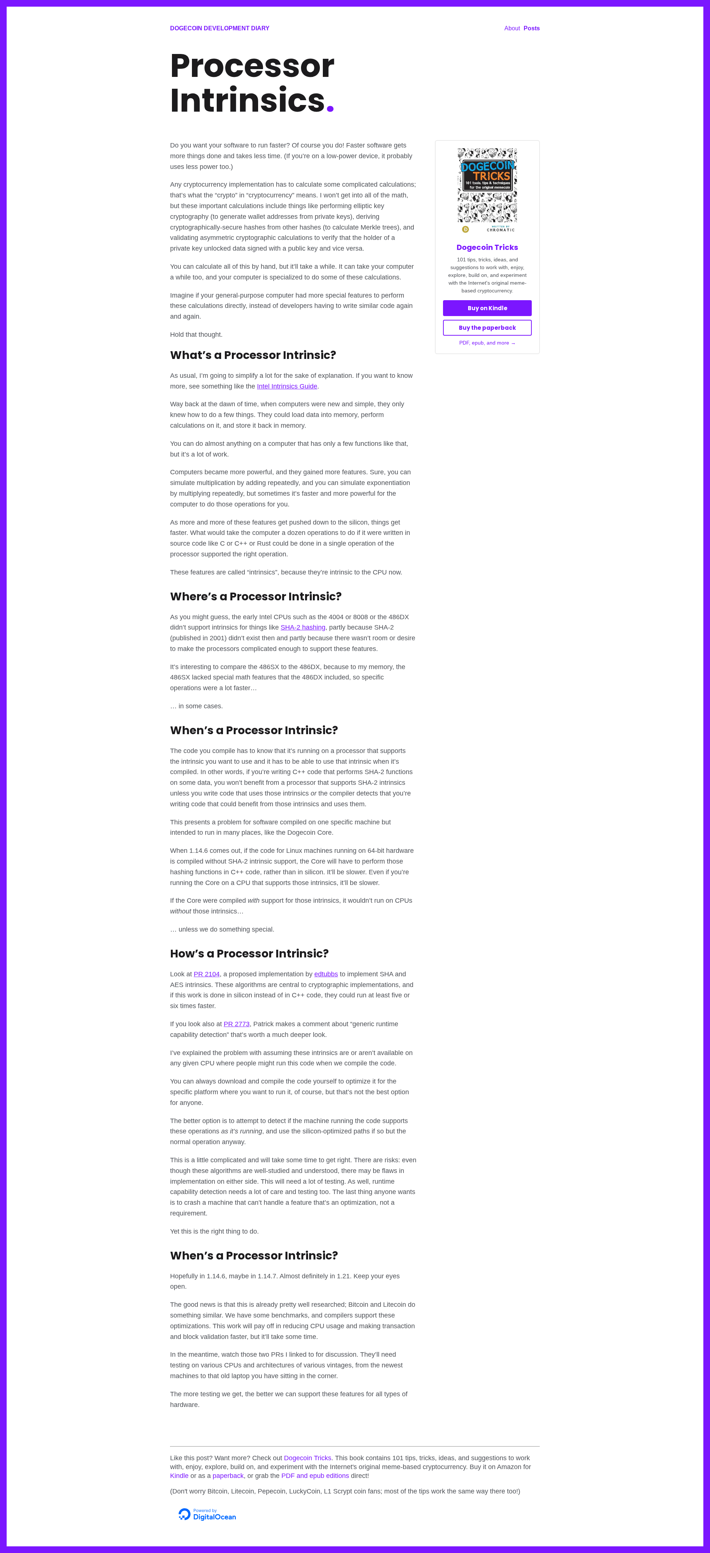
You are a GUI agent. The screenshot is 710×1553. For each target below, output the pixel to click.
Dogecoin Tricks (487, 247)
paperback (228, 1475)
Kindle (179, 1475)
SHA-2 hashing (303, 627)
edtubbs (326, 974)
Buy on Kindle (487, 308)
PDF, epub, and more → (487, 343)
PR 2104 (207, 974)
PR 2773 (237, 1024)
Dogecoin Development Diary (220, 28)
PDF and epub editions (315, 1475)
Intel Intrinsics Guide (287, 386)
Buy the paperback (487, 328)
